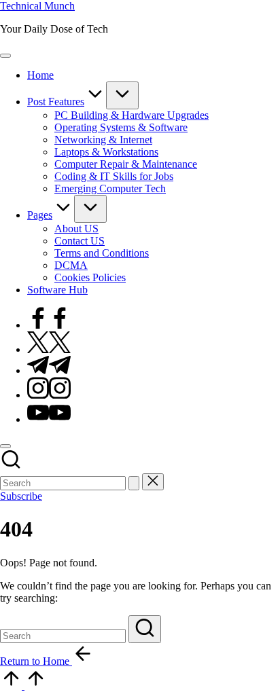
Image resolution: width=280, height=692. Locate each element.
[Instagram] (49, 395)
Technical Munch (37, 6)
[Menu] (5, 56)
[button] (133, 483)
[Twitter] (49, 349)
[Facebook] (49, 325)
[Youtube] (49, 419)
